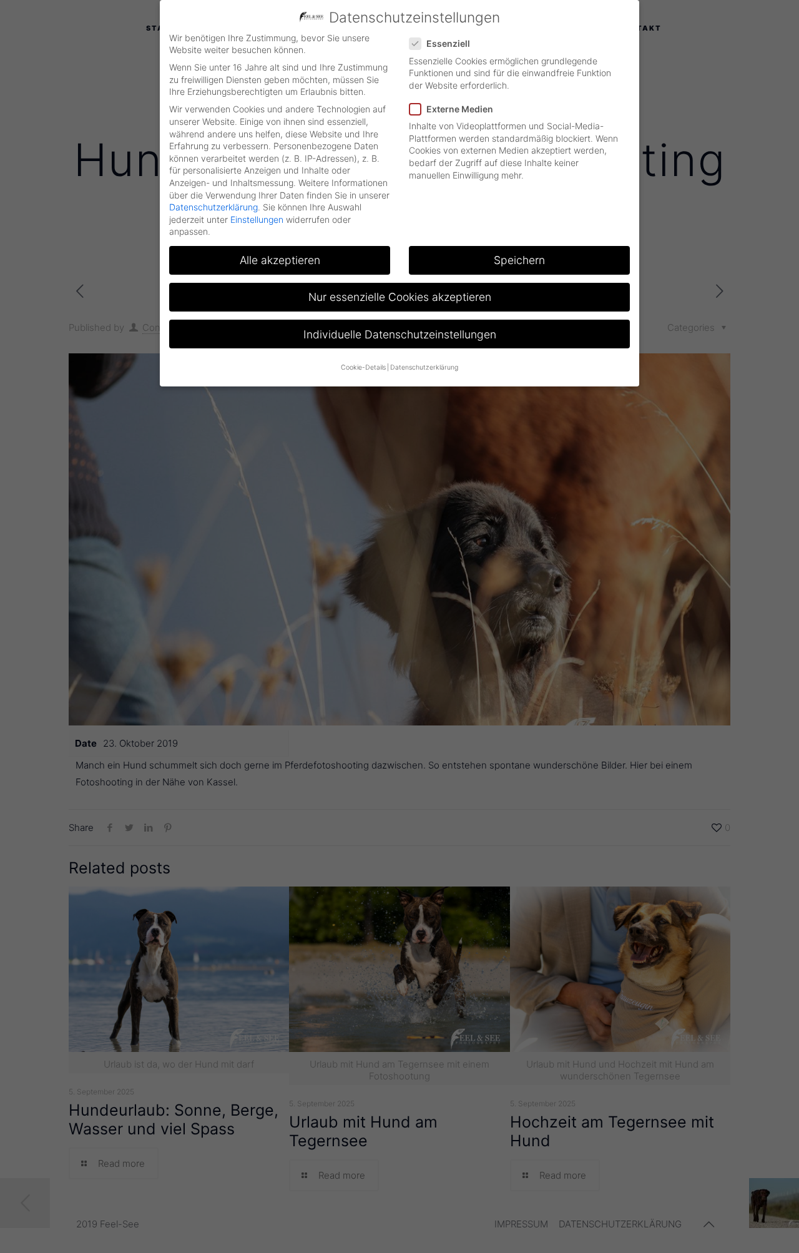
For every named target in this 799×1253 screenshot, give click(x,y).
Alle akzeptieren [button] (280, 260)
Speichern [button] (519, 260)
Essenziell (448, 43)
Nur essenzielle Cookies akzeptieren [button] (399, 296)
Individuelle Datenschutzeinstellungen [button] (399, 334)
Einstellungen (256, 219)
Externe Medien (459, 109)
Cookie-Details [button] (363, 367)
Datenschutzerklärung (213, 207)
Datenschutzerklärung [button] (424, 367)
